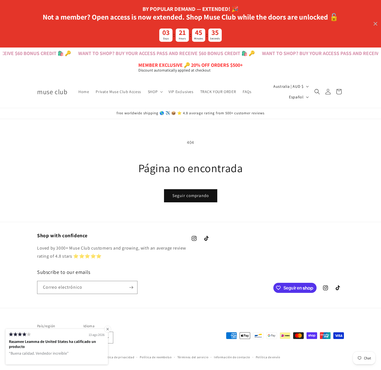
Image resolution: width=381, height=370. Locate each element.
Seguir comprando (190, 195)
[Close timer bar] (375, 24)
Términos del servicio (193, 357)
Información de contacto (232, 357)
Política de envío (268, 357)
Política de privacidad (118, 357)
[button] (154, 92)
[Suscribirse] (131, 287)
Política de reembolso (156, 357)
